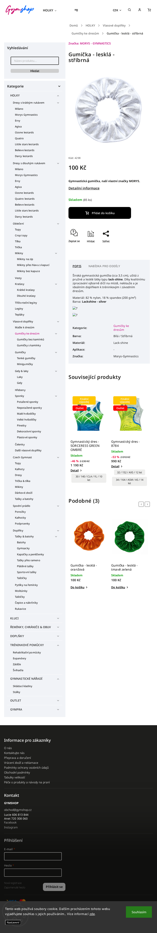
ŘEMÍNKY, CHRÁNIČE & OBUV (30, 627)
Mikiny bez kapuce (28, 271)
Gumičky (20, 352)
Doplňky (18, 530)
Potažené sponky (27, 402)
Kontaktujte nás (14, 753)
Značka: (89, 43)
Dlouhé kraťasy (26, 296)
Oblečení (18, 223)
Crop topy (21, 235)
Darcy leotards (24, 156)
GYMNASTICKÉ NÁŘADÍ (26, 679)
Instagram (11, 827)
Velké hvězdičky (27, 419)
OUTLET (15, 700)
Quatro (19, 138)
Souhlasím (139, 912)
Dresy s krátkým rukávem (28, 102)
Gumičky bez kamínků (30, 339)
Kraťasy (19, 284)
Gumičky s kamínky (29, 345)
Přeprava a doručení (17, 758)
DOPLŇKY (17, 636)
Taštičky (22, 578)
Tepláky (19, 314)
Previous (142, 504)
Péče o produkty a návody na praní (27, 782)
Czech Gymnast (22, 457)
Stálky (16, 692)
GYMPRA (16, 709)
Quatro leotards (25, 198)
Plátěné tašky (25, 566)
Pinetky (21, 425)
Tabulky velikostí (14, 777)
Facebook (10, 822)
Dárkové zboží (23, 493)
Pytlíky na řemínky (26, 585)
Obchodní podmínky (17, 772)
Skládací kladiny (23, 686)
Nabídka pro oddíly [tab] (104, 266)
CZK (115, 10)
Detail (75, 470)
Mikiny (19, 253)
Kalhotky (20, 517)
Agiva (18, 126)
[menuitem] (52, 10)
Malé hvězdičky (26, 413)
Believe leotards (25, 150)
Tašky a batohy (24, 499)
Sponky (19, 396)
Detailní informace (84, 188)
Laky (20, 377)
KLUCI (14, 618)
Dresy (18, 475)
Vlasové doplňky (23, 321)
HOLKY (15, 95)
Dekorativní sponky (29, 431)
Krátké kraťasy (26, 290)
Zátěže (17, 664)
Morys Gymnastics (26, 114)
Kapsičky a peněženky (30, 554)
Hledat (34, 71)
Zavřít (136, 248)
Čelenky (20, 444)
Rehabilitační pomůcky (27, 652)
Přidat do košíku (103, 213)
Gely (19, 383)
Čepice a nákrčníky (26, 602)
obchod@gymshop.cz (17, 810)
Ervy (17, 120)
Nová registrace (13, 883)
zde (92, 914)
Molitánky (21, 591)
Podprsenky (22, 523)
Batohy (21, 542)
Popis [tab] (77, 266)
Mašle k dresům (24, 327)
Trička (18, 247)
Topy (18, 229)
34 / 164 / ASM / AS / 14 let (129, 481)
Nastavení (13, 922)
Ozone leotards (24, 132)
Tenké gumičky (26, 358)
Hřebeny (20, 390)
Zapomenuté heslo (14, 887)
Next (148, 504)
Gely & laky (21, 371)
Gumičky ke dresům (27, 333)
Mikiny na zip (25, 259)
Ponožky (20, 512)
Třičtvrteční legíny (26, 302)
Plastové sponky (27, 437)
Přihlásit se (54, 887)
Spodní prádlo (21, 506)
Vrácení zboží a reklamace (21, 763)
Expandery (19, 658)
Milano (19, 109)
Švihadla (18, 670)
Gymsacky (23, 548)
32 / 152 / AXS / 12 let (129, 472)
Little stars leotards (27, 144)
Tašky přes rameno (28, 560)
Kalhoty (20, 469)
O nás (8, 748)
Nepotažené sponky (29, 408)
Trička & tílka (22, 481)
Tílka (18, 241)
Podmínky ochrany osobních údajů (26, 767)
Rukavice (20, 609)
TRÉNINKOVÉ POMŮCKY (27, 645)
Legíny (19, 308)
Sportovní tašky (27, 572)
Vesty (18, 278)
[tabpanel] (89, 439)
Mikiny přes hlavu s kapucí (33, 265)
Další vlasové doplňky (28, 450)
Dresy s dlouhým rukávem (29, 163)
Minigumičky (25, 364)
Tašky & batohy (24, 536)
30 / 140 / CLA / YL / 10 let (89, 478)
